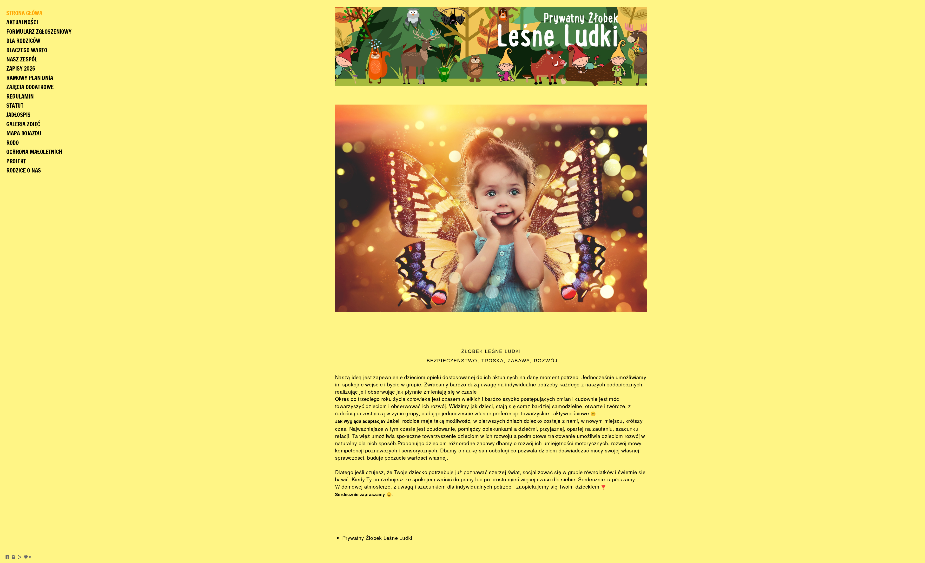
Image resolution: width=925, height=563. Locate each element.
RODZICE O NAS (23, 170)
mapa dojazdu (23, 133)
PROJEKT (16, 161)
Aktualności (22, 22)
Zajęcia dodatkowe (30, 87)
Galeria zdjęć (23, 124)
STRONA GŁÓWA (24, 13)
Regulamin (20, 96)
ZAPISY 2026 (20, 68)
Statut (14, 105)
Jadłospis (18, 115)
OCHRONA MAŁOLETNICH (34, 152)
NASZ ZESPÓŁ (21, 59)
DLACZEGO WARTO (26, 50)
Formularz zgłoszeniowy (38, 31)
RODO (12, 143)
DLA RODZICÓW (23, 41)
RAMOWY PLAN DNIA (29, 78)
